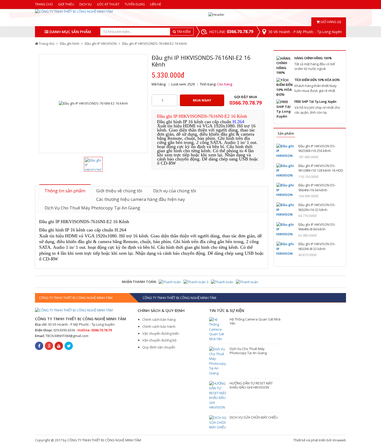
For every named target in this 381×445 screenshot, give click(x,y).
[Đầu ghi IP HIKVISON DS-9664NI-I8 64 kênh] (285, 229)
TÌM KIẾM (183, 31)
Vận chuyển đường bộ (159, 340)
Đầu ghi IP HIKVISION (101, 43)
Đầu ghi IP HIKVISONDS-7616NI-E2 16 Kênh (154, 43)
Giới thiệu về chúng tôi (119, 191)
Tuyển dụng (135, 4)
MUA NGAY (202, 100)
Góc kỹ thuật (108, 4)
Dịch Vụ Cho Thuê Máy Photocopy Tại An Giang (92, 208)
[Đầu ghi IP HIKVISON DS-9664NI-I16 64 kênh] (285, 190)
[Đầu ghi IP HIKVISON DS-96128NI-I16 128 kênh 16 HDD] (285, 170)
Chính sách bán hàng (158, 319)
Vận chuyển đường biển (160, 333)
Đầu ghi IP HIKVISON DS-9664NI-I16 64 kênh (317, 187)
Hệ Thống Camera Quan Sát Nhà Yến (255, 321)
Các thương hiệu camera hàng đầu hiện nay (140, 199)
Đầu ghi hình (69, 43)
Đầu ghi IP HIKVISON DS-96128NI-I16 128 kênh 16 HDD (320, 168)
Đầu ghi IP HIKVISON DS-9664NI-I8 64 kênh (317, 227)
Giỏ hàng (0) (330, 21)
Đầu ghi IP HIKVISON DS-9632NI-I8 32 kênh (317, 246)
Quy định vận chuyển (158, 347)
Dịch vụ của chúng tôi (174, 191)
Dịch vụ (85, 4)
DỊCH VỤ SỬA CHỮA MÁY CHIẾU (254, 417)
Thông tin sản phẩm (65, 191)
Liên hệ (155, 4)
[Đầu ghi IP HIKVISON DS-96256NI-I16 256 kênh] (285, 151)
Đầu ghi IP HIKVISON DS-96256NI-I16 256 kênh (317, 148)
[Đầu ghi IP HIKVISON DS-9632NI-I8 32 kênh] (285, 249)
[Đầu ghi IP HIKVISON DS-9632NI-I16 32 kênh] (285, 209)
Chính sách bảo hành (158, 326)
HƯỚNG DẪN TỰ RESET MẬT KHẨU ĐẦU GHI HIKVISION (251, 385)
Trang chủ (44, 4)
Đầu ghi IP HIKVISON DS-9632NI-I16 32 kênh (317, 207)
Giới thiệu (66, 4)
